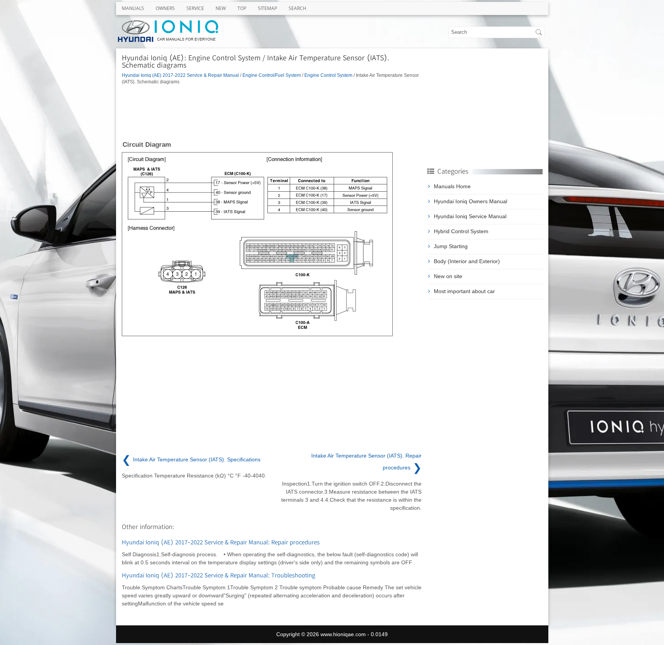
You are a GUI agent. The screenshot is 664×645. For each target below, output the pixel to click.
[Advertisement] (272, 112)
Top (241, 8)
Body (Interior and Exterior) (467, 261)
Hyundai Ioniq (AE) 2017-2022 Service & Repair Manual (180, 75)
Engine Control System (328, 75)
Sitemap (267, 8)
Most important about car (464, 291)
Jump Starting (451, 246)
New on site (448, 276)
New (221, 8)
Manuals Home (452, 186)
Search (297, 8)
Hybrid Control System (461, 231)
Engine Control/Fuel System (271, 75)
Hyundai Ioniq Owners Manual (470, 201)
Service (195, 8)
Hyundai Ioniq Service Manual (470, 216)
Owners (165, 8)
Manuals (133, 8)
